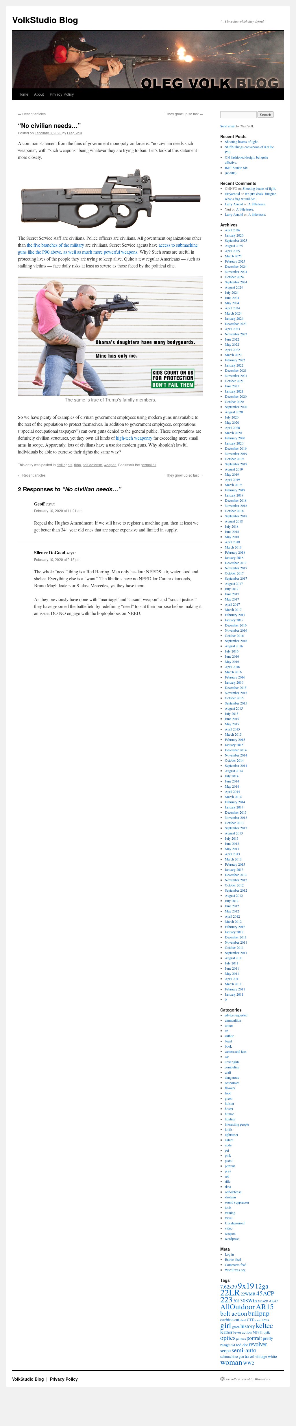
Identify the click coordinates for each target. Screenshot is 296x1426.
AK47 (273, 1301)
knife (228, 1129)
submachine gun (232, 1356)
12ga (262, 1286)
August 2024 (234, 287)
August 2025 (234, 245)
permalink (148, 464)
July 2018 (231, 526)
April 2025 (232, 250)
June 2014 (232, 781)
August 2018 (234, 521)
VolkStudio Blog (45, 19)
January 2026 (234, 235)
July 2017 (231, 588)
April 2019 (232, 479)
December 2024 (236, 266)
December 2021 (236, 370)
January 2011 (234, 994)
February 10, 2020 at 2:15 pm (57, 559)
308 (236, 1301)
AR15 (265, 1306)
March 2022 (233, 354)
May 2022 (232, 344)
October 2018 (234, 510)
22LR (230, 1292)
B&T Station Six (236, 167)
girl (225, 1325)
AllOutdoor (237, 1306)
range (225, 1344)
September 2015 (236, 703)
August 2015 (234, 708)
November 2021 (236, 375)
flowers (230, 1087)
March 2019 (233, 484)
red (227, 1176)
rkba (77, 464)
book (228, 1046)
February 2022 (235, 360)
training (230, 1212)
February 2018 (235, 552)
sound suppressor (237, 1202)
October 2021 (234, 380)
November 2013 (236, 817)
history (247, 1326)
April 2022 (232, 349)
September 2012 (236, 890)
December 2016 (236, 625)
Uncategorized (235, 1223)
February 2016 (235, 677)
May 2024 (232, 302)
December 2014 (236, 750)
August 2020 (234, 412)
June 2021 (232, 386)
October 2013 (234, 822)
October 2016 (234, 635)
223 (226, 1299)
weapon (110, 464)
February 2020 (235, 438)
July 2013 (231, 838)
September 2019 (236, 464)
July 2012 (231, 900)
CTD (251, 1319)
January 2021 (234, 391)
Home (23, 94)
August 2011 (234, 957)
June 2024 (232, 297)
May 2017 (232, 599)
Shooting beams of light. (241, 141)
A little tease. (257, 204)
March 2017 (233, 609)
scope (225, 1350)
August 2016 (234, 646)
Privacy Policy (62, 94)
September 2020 (236, 406)
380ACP (263, 1301)
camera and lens (236, 1051)
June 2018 (232, 531)
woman (231, 1362)
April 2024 (232, 308)
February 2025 (235, 261)
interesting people (237, 1124)
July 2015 (231, 713)
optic (267, 1332)
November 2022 (236, 334)
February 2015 (235, 739)
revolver (258, 1344)
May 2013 (232, 848)
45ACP (265, 1293)
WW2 (248, 1363)
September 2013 (236, 828)
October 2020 (234, 401)
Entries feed (233, 1259)
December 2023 (236, 323)
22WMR (248, 1294)
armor (229, 1025)
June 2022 (232, 339)
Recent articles (32, 113)
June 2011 (232, 968)
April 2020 (232, 427)
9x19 (246, 1285)
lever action (242, 1332)
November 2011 (236, 942)
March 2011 (233, 983)
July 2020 (231, 417)
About (39, 94)
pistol (228, 1160)
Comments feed (235, 1264)
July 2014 (231, 776)
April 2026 (232, 230)
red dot (242, 1344)
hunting (230, 1119)
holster (229, 1103)
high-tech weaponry (134, 438)
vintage (261, 1356)
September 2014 (236, 765)
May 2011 (232, 973)
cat (227, 1056)
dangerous (232, 1077)
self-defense (92, 464)
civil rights (64, 464)
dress (265, 1320)
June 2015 (232, 718)
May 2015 (232, 724)
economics (232, 1082)
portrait (230, 1165)
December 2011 (236, 937)
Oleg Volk (74, 132)
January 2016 (234, 682)
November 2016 (236, 630)
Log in (229, 1254)
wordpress (232, 1238)
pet (227, 1150)
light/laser (231, 1134)
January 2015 (234, 744)
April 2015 (232, 729)
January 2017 (234, 620)
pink (228, 1155)
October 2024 (234, 276)
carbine (227, 1319)
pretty (268, 1338)
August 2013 (234, 833)
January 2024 (234, 318)
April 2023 (232, 328)
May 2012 (232, 911)
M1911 (258, 1332)
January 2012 (234, 931)
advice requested (236, 1015)
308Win (248, 1300)
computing (232, 1067)
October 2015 (234, 698)
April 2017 (232, 604)
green (228, 1098)
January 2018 (234, 557)
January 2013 (234, 869)
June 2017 (232, 594)
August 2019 (234, 469)
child (243, 1320)
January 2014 (234, 807)
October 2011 (234, 947)
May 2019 (232, 474)
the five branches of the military (55, 245)
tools (228, 1207)
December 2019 (236, 448)
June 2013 (232, 843)
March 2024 (233, 313)
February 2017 (235, 614)
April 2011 (232, 978)
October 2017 (234, 573)
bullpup (258, 1313)
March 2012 (233, 921)
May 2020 (232, 422)
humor (229, 1113)
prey (228, 1171)
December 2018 (236, 500)
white (272, 1356)
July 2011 (231, 963)
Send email (227, 126)
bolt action (233, 1313)
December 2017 (236, 562)
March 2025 (233, 256)
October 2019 (234, 458)
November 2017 (236, 568)
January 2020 (234, 443)
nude (228, 1145)
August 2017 (234, 583)
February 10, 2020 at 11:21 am (58, 510)
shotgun (230, 1197)
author (229, 1035)
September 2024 (236, 282)
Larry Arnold (234, 204)
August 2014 (234, 770)
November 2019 (236, 453)
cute (258, 1320)
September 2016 (236, 640)
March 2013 (233, 859)
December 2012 (236, 874)
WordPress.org (235, 1269)
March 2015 (233, 734)
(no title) (230, 172)
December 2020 (236, 396)
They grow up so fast (184, 113)
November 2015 (236, 692)
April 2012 (232, 916)
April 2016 (232, 666)
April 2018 (232, 542)
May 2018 (232, 536)
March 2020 (233, 432)
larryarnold (232, 193)
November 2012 (236, 879)
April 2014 (232, 791)
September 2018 (236, 516)
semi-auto (244, 1350)
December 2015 (236, 687)
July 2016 (231, 651)
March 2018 (233, 547)
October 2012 (234, 885)
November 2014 (236, 755)
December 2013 (236, 812)
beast (228, 1041)
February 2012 (235, 926)
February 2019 (235, 490)
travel (228, 1217)
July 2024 (231, 292)
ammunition (233, 1020)
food (228, 1093)
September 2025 (236, 240)
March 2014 (233, 796)
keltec (264, 1325)
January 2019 (234, 495)
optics (227, 1337)
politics (241, 1338)
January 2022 (234, 365)
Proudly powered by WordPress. (248, 1379)
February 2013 (235, 864)
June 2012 (232, 905)
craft (228, 1072)
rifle (227, 1181)
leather (226, 1332)
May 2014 (232, 786)
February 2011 (235, 989)
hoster (229, 1108)
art (226, 1030)
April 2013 (232, 853)
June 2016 (232, 656)
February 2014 (235, 802)
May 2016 (232, 661)
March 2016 (233, 672)
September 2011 (236, 952)
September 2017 (236, 578)
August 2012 (234, 895)
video (228, 1228)
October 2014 (234, 760)
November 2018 (236, 505)
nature (229, 1139)
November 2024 (236, 271)
